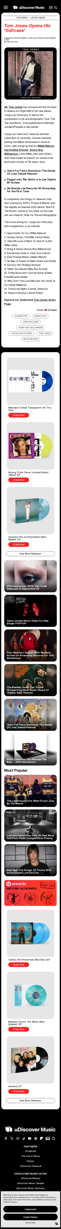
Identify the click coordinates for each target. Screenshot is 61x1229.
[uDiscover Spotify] (35, 1138)
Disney (30, 1161)
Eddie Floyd (40, 316)
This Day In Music (30, 1156)
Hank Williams (30, 322)
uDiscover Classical (30, 1166)
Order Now (18, 415)
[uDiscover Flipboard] (41, 1138)
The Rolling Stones (21, 333)
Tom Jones (45, 333)
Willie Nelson (30, 339)
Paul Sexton (12, 42)
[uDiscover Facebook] (6, 1138)
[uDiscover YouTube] (30, 1138)
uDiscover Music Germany (30, 1188)
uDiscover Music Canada (30, 1183)
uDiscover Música (30, 1178)
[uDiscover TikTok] (24, 1138)
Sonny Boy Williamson (31, 328)
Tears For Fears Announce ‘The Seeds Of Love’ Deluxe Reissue (31, 172)
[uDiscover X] (12, 1138)
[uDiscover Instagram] (18, 1138)
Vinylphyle (30, 1151)
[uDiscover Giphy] (53, 1138)
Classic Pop (21, 316)
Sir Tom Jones (13, 107)
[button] (30, 388)
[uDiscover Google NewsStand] (47, 1138)
